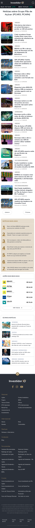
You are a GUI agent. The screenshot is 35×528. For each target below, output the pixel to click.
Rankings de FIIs (22, 452)
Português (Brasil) (4, 520)
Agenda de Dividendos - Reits (24, 466)
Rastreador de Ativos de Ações (24, 456)
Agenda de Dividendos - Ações (8, 461)
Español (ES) (22, 520)
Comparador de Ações (8, 454)
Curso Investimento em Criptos (8, 487)
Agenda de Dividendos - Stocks (8, 466)
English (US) (14, 520)
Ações (3, 397)
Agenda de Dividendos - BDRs (8, 471)
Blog (3, 440)
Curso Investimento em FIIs (25, 481)
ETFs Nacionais (6, 405)
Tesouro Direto (6, 402)
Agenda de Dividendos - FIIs (25, 459)
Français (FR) (30, 520)
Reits (19, 422)
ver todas (16, 308)
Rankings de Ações (7, 452)
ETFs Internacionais (23, 405)
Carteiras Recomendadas (8, 449)
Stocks (3, 422)
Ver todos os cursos (23, 496)
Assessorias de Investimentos (6, 411)
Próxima (27, 212)
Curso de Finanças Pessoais (9, 496)
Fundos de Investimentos (25, 407)
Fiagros (3, 400)
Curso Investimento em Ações (8, 482)
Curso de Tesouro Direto (8, 491)
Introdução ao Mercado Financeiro (24, 492)
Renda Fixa (4, 407)
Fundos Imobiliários (23, 397)
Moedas (4, 424)
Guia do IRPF (21, 469)
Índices (20, 402)
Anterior (7, 212)
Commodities (21, 424)
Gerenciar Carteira (23, 449)
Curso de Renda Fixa (23, 486)
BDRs (19, 400)
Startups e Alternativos (8, 432)
